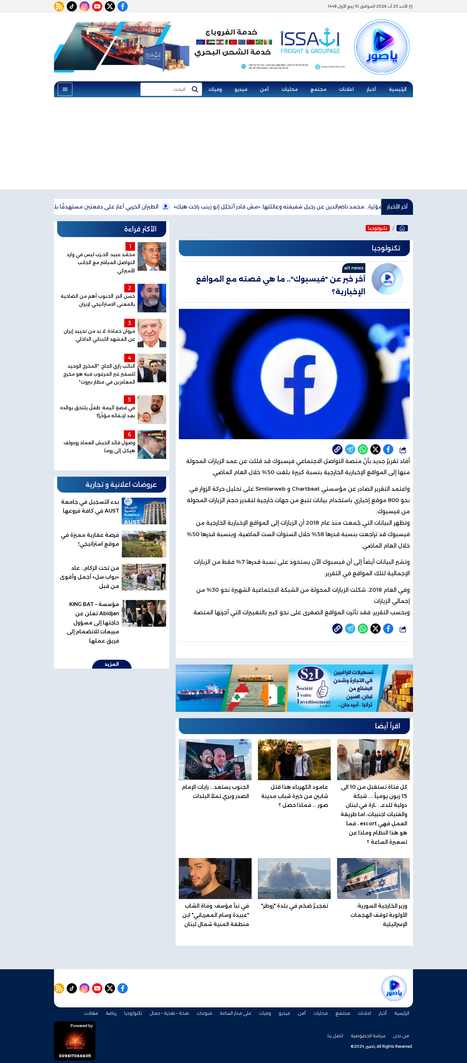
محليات (289, 89)
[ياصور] (381, 36)
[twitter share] (375, 449)
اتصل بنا (335, 1036)
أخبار (371, 89)
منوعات (204, 1013)
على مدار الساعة (235, 1013)
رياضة (111, 1013)
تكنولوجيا (377, 228)
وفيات (215, 89)
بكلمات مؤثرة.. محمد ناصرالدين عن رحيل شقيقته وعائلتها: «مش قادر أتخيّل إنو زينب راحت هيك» (323, 207)
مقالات (91, 1013)
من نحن (401, 1036)
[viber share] (350, 449)
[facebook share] (388, 449)
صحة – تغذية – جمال (169, 1013)
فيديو (240, 89)
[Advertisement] (233, 144)
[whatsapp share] (363, 449)
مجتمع (318, 89)
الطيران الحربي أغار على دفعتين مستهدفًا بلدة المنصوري (126, 207)
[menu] (65, 89)
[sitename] (394, 988)
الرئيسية (398, 89)
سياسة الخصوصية (368, 1036)
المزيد (112, 664)
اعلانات (346, 89)
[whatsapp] (337, 449)
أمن (264, 89)
